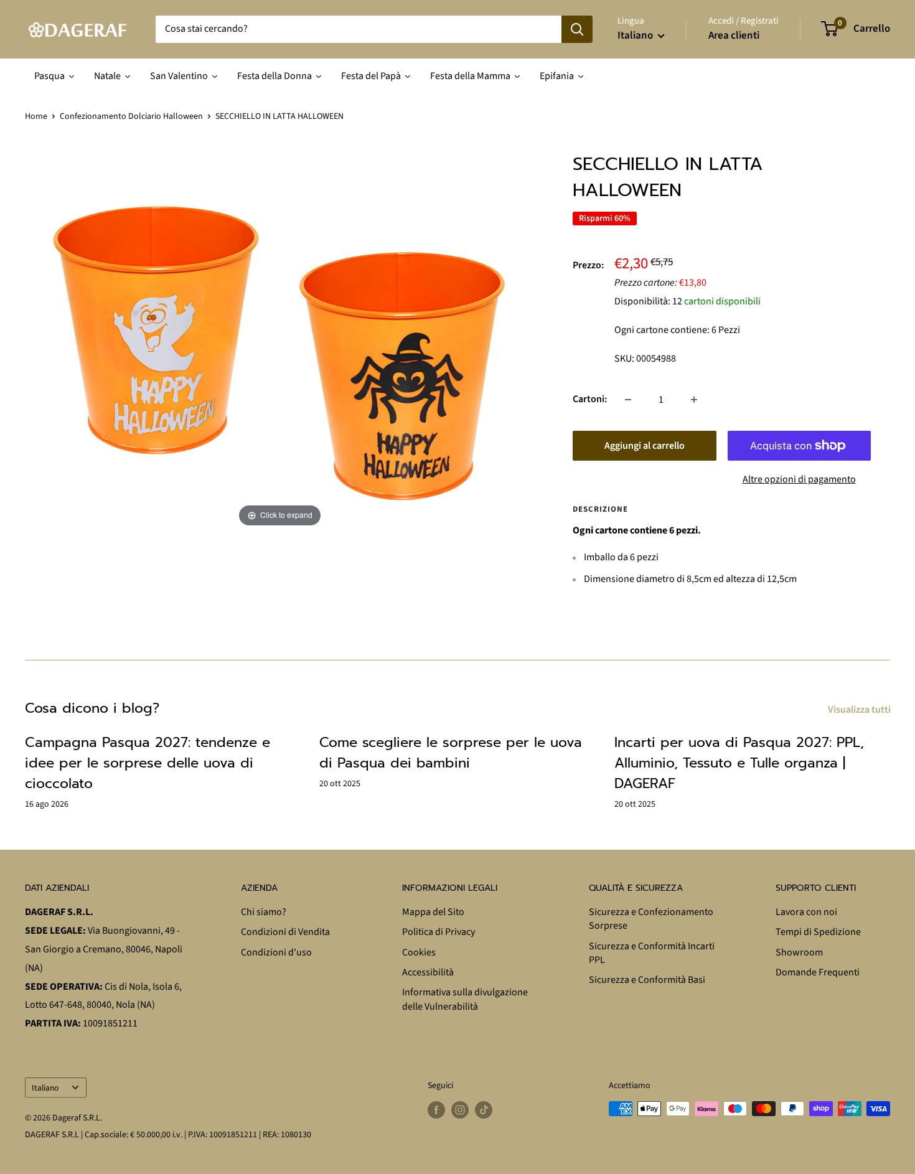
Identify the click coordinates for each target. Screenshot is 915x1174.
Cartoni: (590, 399)
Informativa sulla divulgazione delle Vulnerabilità (465, 999)
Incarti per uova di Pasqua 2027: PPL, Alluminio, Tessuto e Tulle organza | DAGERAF (739, 763)
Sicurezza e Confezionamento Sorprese (651, 918)
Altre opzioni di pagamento (799, 479)
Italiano (45, 1088)
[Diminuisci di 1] (628, 400)
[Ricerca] (577, 29)
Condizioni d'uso (276, 952)
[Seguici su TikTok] (483, 1110)
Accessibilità (428, 972)
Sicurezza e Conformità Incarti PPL (652, 953)
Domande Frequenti (818, 972)
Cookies (419, 952)
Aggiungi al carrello (644, 446)
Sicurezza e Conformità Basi (647, 980)
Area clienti (733, 35)
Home (36, 116)
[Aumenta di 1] (694, 400)
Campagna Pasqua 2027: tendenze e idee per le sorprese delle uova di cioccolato (147, 763)
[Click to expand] (279, 340)
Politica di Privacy (438, 932)
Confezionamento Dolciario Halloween (131, 116)
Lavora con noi (806, 912)
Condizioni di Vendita (285, 932)
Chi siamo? (263, 912)
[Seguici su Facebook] (436, 1110)
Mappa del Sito (433, 912)
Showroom (799, 952)
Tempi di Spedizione (818, 932)
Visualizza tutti (860, 709)
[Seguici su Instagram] (460, 1110)
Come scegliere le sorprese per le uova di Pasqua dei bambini (450, 752)
